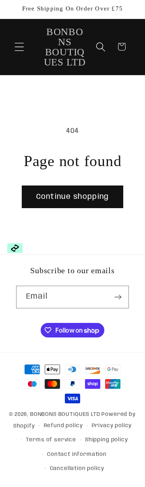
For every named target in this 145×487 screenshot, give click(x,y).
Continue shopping (72, 196)
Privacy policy (112, 425)
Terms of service (51, 440)
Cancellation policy (77, 468)
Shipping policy (106, 440)
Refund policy (63, 425)
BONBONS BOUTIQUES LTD (65, 414)
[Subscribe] (117, 297)
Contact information (77, 454)
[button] (19, 46)
